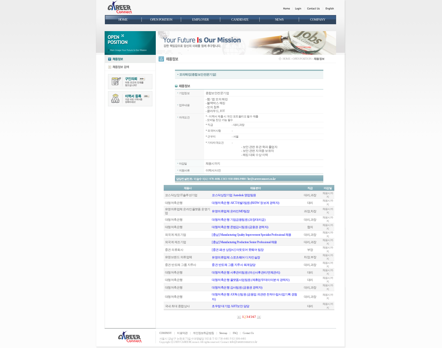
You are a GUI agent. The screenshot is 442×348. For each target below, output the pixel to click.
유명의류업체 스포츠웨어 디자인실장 (236, 257)
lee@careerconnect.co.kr (262, 179)
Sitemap (223, 332)
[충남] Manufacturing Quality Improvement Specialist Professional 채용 (251, 235)
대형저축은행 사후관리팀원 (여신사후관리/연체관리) (246, 272)
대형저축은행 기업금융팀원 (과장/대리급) (238, 219)
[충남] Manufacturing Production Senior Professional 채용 (244, 242)
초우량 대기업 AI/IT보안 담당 (230, 306)
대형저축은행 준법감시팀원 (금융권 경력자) (240, 227)
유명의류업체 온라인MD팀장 (230, 211)
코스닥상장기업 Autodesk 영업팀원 (234, 195)
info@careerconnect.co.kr (243, 342)
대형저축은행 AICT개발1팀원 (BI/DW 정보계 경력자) (245, 203)
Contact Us (248, 332)
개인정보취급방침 (203, 332)
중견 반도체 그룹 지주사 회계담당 (233, 265)
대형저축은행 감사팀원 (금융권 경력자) (237, 287)
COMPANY (165, 332)
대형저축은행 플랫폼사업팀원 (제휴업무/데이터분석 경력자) (250, 280)
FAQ (235, 332)
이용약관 (182, 332)
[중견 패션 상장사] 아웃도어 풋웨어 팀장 (237, 250)
